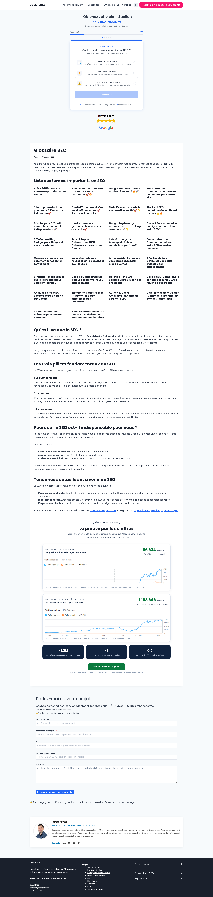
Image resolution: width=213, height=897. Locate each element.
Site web (39, 742)
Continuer (105, 95)
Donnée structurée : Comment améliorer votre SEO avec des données (160, 243)
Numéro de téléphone (45, 753)
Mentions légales (94, 870)
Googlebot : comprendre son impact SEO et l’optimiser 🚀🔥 (87, 191)
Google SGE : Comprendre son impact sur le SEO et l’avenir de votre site (163, 279)
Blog (89, 878)
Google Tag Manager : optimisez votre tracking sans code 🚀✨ (125, 226)
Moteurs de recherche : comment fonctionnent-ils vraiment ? (49, 261)
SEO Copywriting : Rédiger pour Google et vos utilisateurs (48, 242)
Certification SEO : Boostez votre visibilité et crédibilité (125, 279)
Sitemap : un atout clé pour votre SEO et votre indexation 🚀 (48, 210)
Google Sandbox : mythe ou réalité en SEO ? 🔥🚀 (124, 190)
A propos (91, 884)
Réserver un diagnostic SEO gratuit (161, 4)
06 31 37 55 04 (74, 843)
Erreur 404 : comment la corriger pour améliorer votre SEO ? (162, 226)
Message (40, 764)
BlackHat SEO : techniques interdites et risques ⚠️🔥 (162, 210)
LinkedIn (56, 843)
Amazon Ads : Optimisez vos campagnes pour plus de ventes (124, 261)
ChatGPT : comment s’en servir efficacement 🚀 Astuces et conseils (87, 210)
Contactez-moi (94, 867)
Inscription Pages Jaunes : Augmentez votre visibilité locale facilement (87, 297)
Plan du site (92, 881)
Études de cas (111, 5)
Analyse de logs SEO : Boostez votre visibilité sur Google (48, 295)
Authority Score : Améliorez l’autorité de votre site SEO (123, 295)
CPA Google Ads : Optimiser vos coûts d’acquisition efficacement (159, 262)
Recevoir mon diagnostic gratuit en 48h (55, 792)
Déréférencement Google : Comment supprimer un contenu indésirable (163, 295)
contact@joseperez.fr (39, 887)
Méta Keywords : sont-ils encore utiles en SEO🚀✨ (124, 209)
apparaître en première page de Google (156, 510)
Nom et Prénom (43, 719)
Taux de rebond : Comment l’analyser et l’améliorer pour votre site (161, 193)
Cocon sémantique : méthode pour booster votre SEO (48, 314)
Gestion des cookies (96, 875)
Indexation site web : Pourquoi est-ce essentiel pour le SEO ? (87, 261)
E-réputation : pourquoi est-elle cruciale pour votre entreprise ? (49, 279)
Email (64, 843)
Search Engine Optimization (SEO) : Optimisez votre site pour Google (87, 243)
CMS (89, 886)
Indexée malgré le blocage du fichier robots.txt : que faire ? (123, 242)
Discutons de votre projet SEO (106, 666)
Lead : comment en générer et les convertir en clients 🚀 (86, 226)
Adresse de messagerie (46, 731)
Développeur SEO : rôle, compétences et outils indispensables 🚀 (48, 226)
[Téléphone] (136, 5)
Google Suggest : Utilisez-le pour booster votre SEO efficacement (87, 279)
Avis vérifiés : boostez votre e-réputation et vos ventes (50, 191)
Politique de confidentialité (98, 872)
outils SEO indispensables (103, 510)
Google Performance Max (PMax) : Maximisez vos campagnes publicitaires (87, 314)
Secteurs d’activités (95, 889)
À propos (126, 5)
